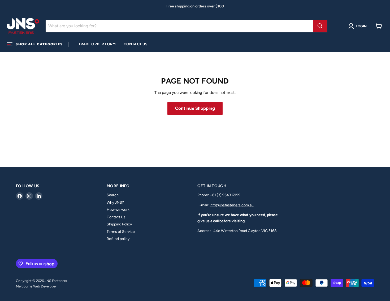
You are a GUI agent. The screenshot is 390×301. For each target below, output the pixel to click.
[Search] (320, 26)
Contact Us (136, 44)
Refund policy (118, 239)
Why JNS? (115, 202)
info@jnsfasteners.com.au (232, 205)
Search (113, 195)
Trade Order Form (97, 44)
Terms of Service (121, 231)
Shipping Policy (119, 224)
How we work (118, 209)
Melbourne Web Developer (36, 286)
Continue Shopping (195, 108)
